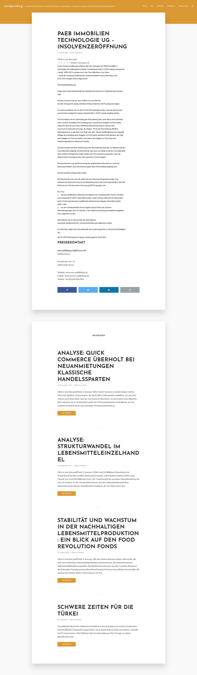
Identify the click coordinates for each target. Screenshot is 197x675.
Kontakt (160, 6)
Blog (145, 6)
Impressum (171, 6)
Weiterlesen (66, 413)
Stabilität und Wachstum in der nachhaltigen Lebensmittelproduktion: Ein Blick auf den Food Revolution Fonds (98, 534)
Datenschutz (183, 6)
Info (152, 6)
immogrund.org (13, 6)
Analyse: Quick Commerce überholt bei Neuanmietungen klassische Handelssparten (96, 366)
